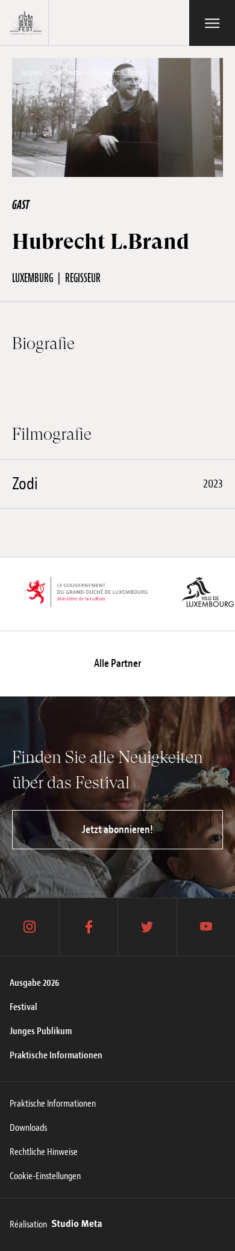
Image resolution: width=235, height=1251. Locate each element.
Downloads (28, 1128)
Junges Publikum (41, 1031)
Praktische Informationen (56, 1055)
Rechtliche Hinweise (44, 1152)
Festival (23, 1007)
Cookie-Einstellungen (45, 1176)
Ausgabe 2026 (34, 983)
